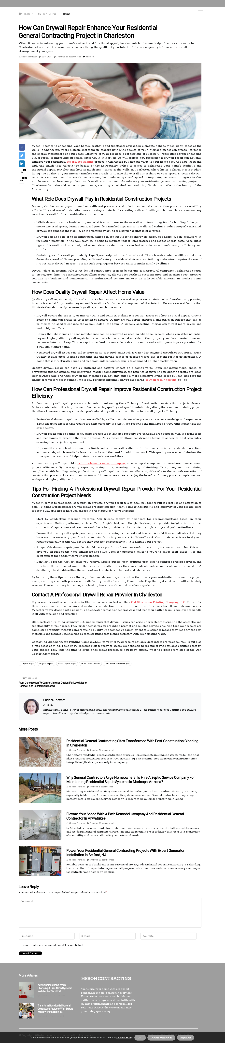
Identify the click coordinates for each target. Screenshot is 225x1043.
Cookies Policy (124, 1037)
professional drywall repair (118, 664)
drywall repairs (47, 664)
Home (66, 14)
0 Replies (90, 57)
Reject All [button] (185, 1037)
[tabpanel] (110, 101)
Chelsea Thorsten (29, 57)
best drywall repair (67, 664)
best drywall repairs (91, 664)
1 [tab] (110, 134)
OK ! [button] (140, 1037)
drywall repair (28, 664)
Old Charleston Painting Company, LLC (158, 602)
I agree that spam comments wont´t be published (52, 945)
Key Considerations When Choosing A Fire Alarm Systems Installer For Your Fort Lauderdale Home (55, 988)
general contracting (80, 161)
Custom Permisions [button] (161, 1037)
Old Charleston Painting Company (102, 463)
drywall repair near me (161, 379)
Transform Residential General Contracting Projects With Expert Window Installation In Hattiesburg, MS (55, 1009)
